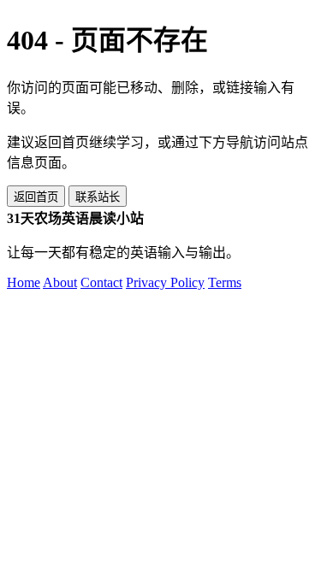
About (60, 282)
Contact (101, 282)
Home (23, 282)
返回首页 (36, 197)
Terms (224, 282)
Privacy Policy (165, 282)
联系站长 (97, 197)
